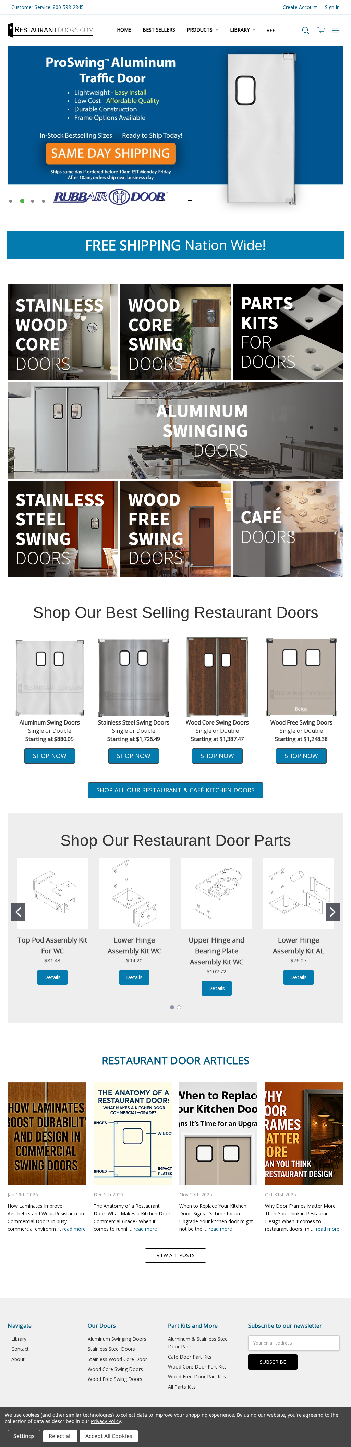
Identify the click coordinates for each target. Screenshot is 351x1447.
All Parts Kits (182, 1387)
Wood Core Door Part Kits (197, 1366)
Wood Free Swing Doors (115, 1379)
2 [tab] (22, 201)
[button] (301, 677)
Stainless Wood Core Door (117, 1359)
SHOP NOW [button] (49, 756)
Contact (20, 1349)
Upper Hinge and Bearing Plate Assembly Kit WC (216, 950)
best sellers (159, 29)
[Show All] (270, 30)
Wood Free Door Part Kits (197, 1376)
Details (52, 977)
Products (200, 29)
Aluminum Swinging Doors (117, 1339)
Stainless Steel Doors (111, 1349)
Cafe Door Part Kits (189, 1356)
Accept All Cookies (108, 1436)
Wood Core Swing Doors (115, 1369)
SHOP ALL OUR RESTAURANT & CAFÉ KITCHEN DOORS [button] (175, 790)
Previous (161, 199)
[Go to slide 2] (333, 912)
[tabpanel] (175, 130)
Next (190, 199)
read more (74, 1229)
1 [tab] (10, 201)
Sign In (332, 7)
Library (240, 29)
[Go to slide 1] (18, 912)
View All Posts (176, 1255)
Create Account (300, 7)
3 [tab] (32, 201)
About (18, 1359)
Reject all (60, 1436)
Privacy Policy (106, 1421)
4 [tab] (43, 201)
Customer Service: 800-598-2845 (47, 7)
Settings (24, 1436)
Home (124, 29)
